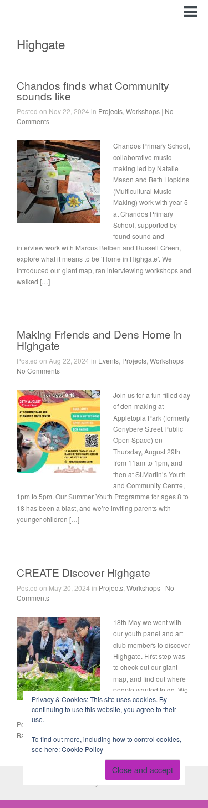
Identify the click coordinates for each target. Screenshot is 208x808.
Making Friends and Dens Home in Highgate (99, 339)
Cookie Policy (82, 749)
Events (108, 360)
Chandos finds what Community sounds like (93, 90)
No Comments (38, 370)
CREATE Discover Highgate (83, 572)
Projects (110, 111)
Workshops (143, 111)
